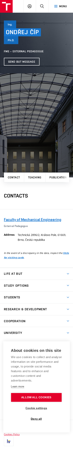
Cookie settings (36, 408)
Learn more (17, 386)
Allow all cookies (36, 397)
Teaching (34, 177)
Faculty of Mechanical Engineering (32, 219)
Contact (14, 177)
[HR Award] (9, 441)
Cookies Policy (12, 434)
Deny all (36, 418)
